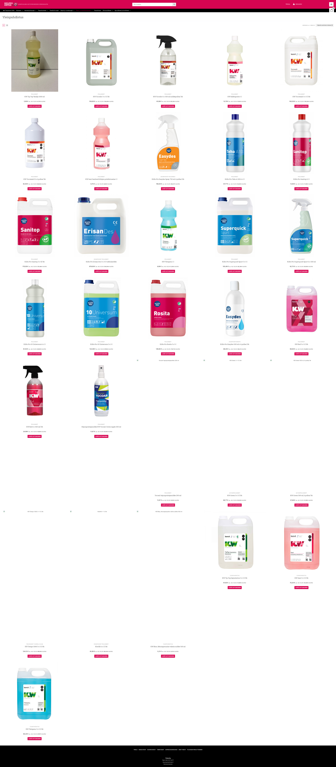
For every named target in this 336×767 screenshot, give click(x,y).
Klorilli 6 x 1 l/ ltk (101, 647)
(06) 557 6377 (169, 760)
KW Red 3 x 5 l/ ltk (301, 344)
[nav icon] (331, 4)
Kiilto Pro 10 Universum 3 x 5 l (101, 344)
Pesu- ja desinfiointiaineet (83, 10)
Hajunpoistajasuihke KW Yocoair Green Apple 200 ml (101, 427)
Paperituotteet (42, 10)
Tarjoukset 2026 (9, 10)
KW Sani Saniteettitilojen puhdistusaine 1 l (101, 179)
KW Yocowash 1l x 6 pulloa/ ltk (35, 179)
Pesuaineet (34, 94)
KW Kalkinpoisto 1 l (235, 97)
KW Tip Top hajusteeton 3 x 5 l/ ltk (234, 578)
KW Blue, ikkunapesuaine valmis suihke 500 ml (168, 647)
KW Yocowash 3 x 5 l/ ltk (301, 97)
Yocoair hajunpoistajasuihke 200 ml (168, 495)
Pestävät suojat (54, 10)
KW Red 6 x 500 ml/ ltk (34, 427)
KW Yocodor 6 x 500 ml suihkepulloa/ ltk (168, 97)
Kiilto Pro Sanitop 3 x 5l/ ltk (35, 262)
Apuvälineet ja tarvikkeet (122, 10)
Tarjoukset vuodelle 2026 (34, 644)
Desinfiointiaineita (235, 341)
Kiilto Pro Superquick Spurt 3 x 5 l (234, 262)
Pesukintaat (97, 10)
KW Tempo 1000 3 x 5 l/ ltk (34, 647)
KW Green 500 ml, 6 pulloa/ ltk (301, 495)
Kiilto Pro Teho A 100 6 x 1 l (234, 179)
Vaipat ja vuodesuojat (66, 10)
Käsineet (18, 10)
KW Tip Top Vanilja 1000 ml (34, 97)
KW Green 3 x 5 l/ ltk (234, 495)
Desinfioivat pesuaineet (168, 176)
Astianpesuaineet (234, 493)
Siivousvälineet (107, 10)
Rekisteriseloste (168, 764)
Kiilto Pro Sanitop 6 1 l (301, 179)
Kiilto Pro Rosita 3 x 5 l (168, 344)
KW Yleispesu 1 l (168, 262)
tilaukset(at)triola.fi (168, 762)
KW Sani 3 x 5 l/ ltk (301, 578)
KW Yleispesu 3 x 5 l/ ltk (34, 729)
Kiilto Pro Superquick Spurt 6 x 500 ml (301, 262)
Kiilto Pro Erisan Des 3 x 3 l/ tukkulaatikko (101, 262)
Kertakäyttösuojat (29, 10)
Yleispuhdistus (168, 644)
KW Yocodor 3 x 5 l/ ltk (101, 97)
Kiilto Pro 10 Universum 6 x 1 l (35, 344)
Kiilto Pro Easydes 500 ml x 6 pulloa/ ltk (234, 344)
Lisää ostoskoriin (34, 106)
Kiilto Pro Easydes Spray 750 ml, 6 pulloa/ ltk (168, 179)
